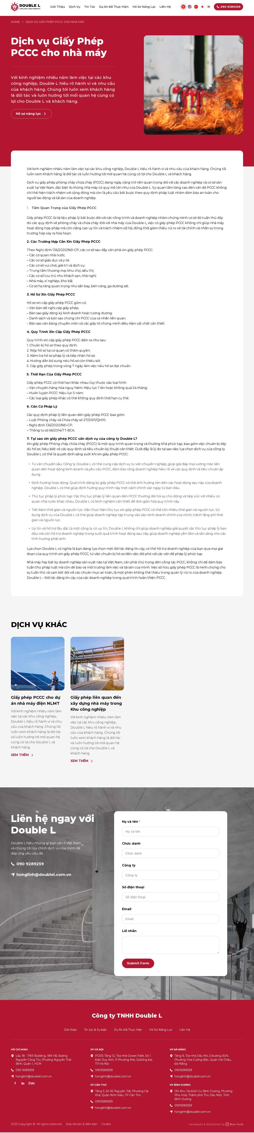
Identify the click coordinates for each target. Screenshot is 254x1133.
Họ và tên (130, 822)
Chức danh (131, 843)
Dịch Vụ (74, 7)
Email (126, 909)
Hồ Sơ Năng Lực (144, 7)
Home (15, 22)
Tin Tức (89, 7)
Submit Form (138, 963)
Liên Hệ (165, 7)
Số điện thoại (133, 887)
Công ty (129, 865)
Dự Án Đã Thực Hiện (114, 7)
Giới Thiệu (57, 7)
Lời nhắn (129, 931)
